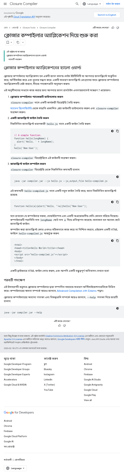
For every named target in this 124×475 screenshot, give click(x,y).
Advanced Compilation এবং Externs (77, 290)
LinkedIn (48, 379)
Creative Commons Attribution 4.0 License (64, 336)
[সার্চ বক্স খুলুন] (77, 4)
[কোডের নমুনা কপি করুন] (117, 131)
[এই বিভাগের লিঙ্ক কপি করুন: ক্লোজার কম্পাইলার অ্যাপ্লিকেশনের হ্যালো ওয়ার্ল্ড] (84, 68)
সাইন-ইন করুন (113, 4)
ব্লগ (45, 364)
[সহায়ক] (112, 27)
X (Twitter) (49, 384)
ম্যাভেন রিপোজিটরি (21, 108)
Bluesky (48, 369)
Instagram (49, 374)
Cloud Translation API (24, 16)
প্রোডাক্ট (15, 27)
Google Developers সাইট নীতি (71, 339)
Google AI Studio (92, 379)
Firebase (88, 374)
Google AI (9, 441)
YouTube (48, 390)
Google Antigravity (93, 384)
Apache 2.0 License (13, 339)
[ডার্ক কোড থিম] (112, 131)
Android (88, 364)
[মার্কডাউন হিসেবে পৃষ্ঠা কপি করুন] (18, 42)
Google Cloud (90, 390)
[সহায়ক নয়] (117, 27)
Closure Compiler (24, 4)
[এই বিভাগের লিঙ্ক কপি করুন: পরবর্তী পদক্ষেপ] (28, 280)
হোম (6, 27)
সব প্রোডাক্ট (9, 446)
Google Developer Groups (17, 369)
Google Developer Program (17, 364)
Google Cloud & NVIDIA (15, 384)
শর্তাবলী (8, 460)
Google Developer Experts (17, 374)
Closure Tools (29, 27)
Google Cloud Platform (15, 436)
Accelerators (10, 379)
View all (88, 400)
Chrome (88, 369)
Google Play (90, 395)
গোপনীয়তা (20, 460)
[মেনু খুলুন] (5, 4)
